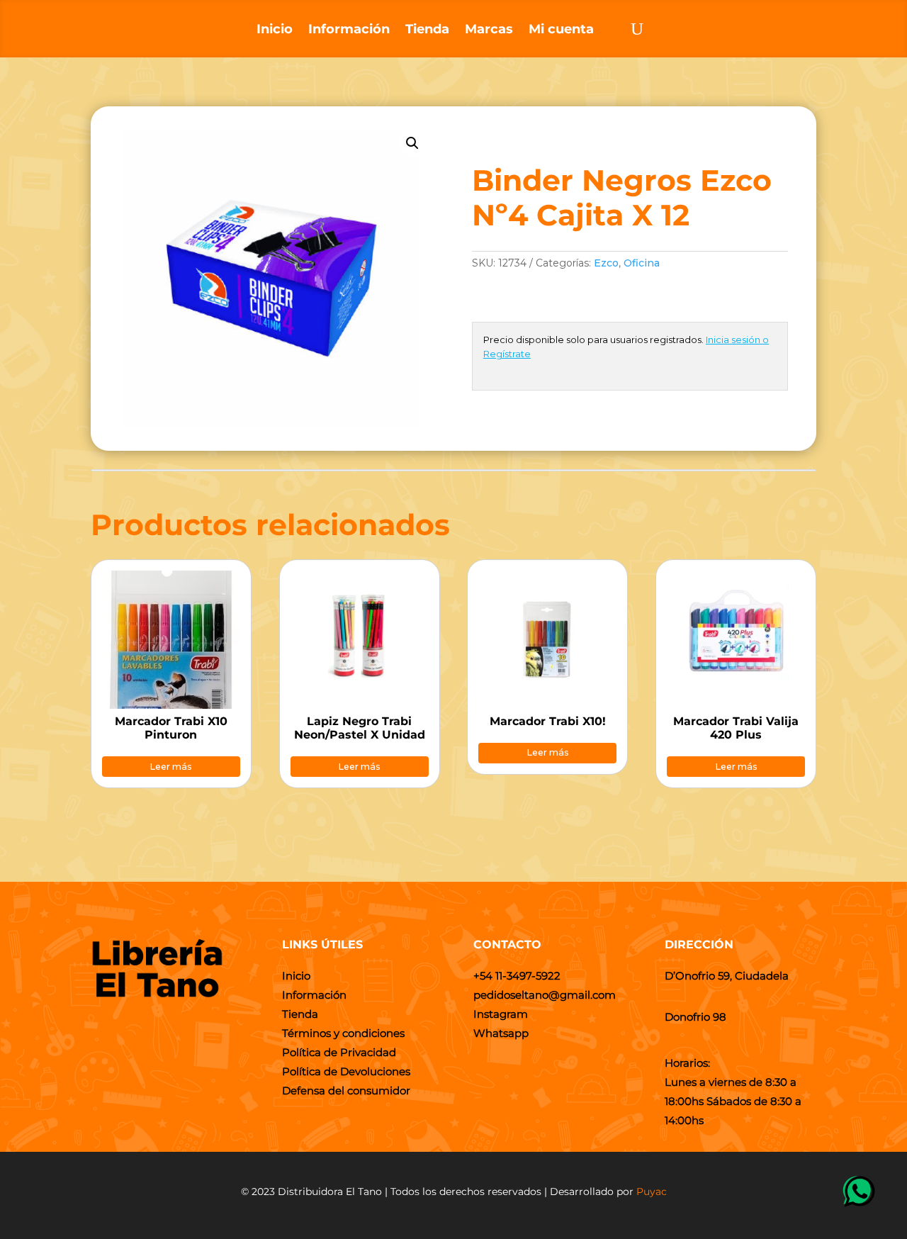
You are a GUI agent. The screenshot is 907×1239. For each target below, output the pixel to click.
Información (349, 30)
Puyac (651, 1191)
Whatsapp (501, 1033)
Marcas (489, 30)
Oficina (642, 263)
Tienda (427, 30)
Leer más (171, 766)
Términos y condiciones (343, 1033)
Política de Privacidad (339, 1052)
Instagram (500, 1014)
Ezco (606, 263)
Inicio (275, 30)
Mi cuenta (561, 30)
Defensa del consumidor (346, 1090)
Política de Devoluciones (346, 1071)
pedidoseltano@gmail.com (544, 995)
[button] (412, 143)
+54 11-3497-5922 (516, 975)
